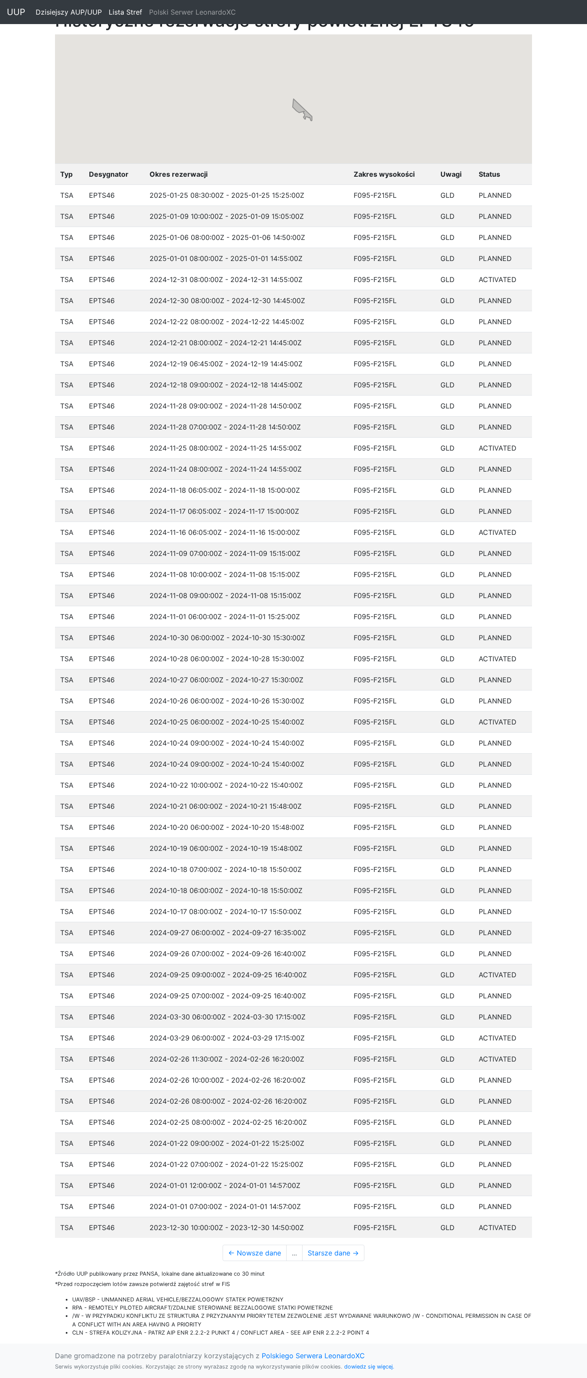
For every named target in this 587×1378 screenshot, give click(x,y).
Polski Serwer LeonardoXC (192, 12)
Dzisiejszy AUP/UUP (70, 12)
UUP (16, 12)
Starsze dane (333, 1253)
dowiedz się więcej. (369, 1366)
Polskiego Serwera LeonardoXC (313, 1355)
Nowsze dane (254, 1253)
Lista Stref (127, 12)
